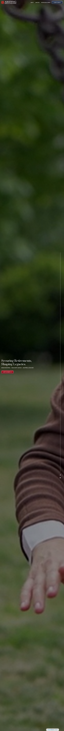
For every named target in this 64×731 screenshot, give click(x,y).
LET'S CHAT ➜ (7, 372)
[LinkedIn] (60, 477)
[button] (32, 2)
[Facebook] (60, 475)
